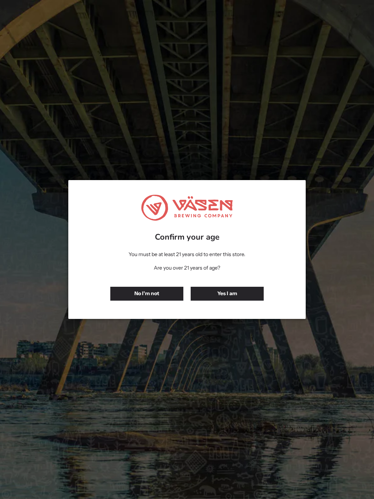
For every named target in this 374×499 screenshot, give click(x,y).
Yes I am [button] (227, 293)
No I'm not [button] (146, 293)
